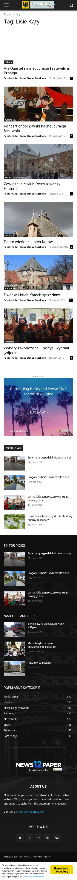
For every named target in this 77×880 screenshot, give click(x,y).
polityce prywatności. (34, 876)
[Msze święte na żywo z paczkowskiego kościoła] (14, 649)
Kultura (8, 62)
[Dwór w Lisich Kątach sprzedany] (38, 272)
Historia (8, 177)
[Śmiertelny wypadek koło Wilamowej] (14, 463)
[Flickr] (38, 838)
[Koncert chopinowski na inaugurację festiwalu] (38, 104)
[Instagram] (47, 838)
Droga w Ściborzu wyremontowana (48, 477)
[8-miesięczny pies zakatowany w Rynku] (14, 629)
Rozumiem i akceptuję (61, 869)
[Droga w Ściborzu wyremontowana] (14, 482)
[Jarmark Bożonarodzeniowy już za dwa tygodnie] (14, 502)
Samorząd (9, 341)
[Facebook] (29, 838)
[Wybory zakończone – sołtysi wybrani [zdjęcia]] (38, 325)
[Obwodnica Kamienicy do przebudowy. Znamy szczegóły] (14, 521)
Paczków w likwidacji (40, 662)
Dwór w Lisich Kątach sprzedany (32, 295)
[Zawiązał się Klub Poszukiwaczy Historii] (38, 161)
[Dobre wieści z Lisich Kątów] (38, 219)
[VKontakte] (57, 838)
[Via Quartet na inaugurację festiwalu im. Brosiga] (38, 46)
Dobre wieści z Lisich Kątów (28, 242)
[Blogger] (20, 838)
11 (71, 300)
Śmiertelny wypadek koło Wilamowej (49, 457)
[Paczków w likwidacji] (14, 668)
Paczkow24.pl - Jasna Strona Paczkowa (25, 78)
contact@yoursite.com (31, 811)
